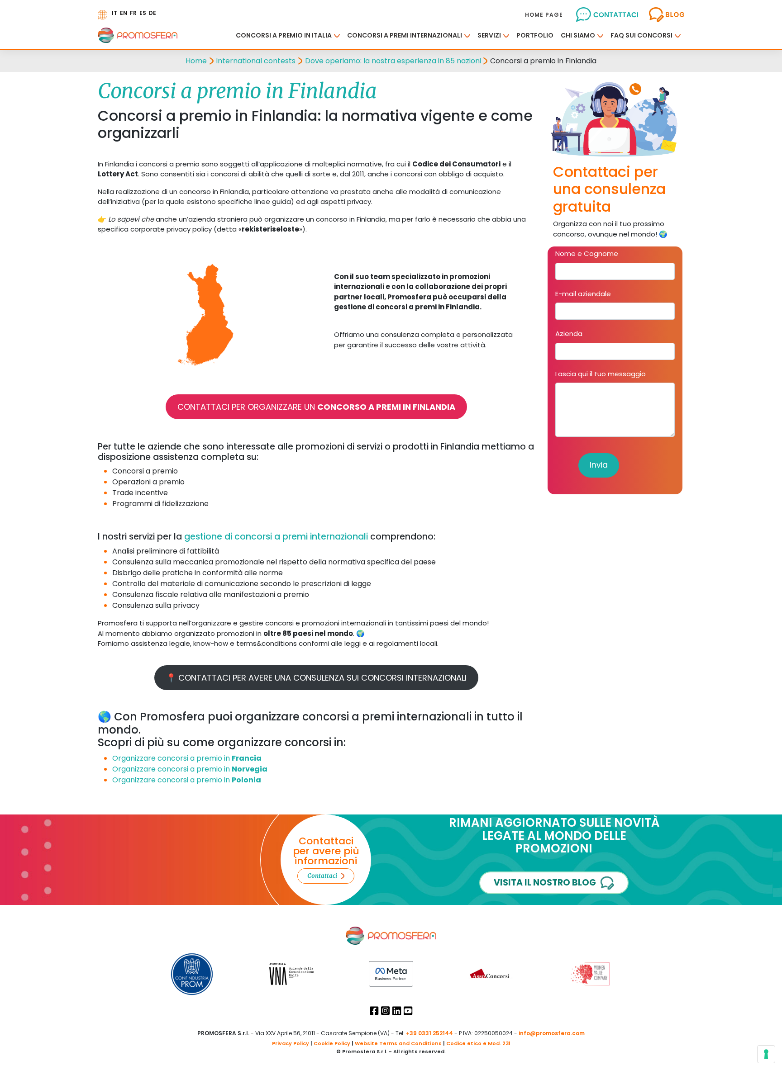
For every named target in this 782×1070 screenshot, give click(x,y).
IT (114, 13)
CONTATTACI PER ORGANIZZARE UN (316, 406)
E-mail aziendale (583, 293)
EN (123, 13)
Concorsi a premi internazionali (404, 35)
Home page (544, 15)
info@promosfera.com (552, 1033)
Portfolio (534, 35)
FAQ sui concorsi (641, 35)
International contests (256, 61)
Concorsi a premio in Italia (284, 35)
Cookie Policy (332, 1043)
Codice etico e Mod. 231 (478, 1043)
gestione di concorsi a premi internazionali (277, 536)
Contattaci (322, 876)
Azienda (568, 333)
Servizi (489, 35)
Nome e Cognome (586, 253)
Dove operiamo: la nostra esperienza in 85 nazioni (393, 61)
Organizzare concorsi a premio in (187, 758)
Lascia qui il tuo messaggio (600, 374)
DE (152, 13)
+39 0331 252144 (429, 1033)
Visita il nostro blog (545, 882)
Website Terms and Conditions (398, 1043)
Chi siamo (578, 35)
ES (142, 13)
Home (196, 61)
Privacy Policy (290, 1043)
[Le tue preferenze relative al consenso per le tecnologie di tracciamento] (766, 1054)
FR (133, 13)
